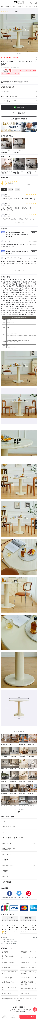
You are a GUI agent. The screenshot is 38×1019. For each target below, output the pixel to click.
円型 (34, 70)
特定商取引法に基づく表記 (15, 998)
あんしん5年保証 (25, 70)
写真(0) (11, 189)
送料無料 (15, 70)
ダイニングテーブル (6, 6)
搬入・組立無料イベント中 (10, 74)
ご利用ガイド (19, 1001)
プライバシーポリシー (29, 998)
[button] (1, 145)
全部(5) (4, 189)
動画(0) (17, 189)
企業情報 (4, 998)
